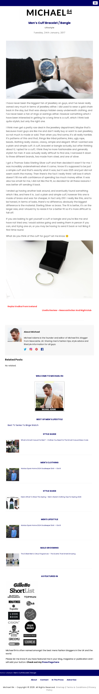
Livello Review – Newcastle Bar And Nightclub (66, 310)
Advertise (71, 679)
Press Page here (50, 662)
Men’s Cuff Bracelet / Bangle (49, 23)
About (34, 679)
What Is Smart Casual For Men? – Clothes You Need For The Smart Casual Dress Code (54, 440)
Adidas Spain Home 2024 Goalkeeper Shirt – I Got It (41, 468)
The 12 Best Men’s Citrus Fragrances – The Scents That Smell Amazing (48, 554)
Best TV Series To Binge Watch (23, 425)
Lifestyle (49, 27)
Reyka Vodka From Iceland (22, 306)
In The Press (58, 679)
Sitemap (60, 687)
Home (2, 673)
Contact (44, 679)
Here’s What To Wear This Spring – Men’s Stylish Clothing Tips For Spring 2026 (51, 497)
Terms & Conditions (77, 687)
